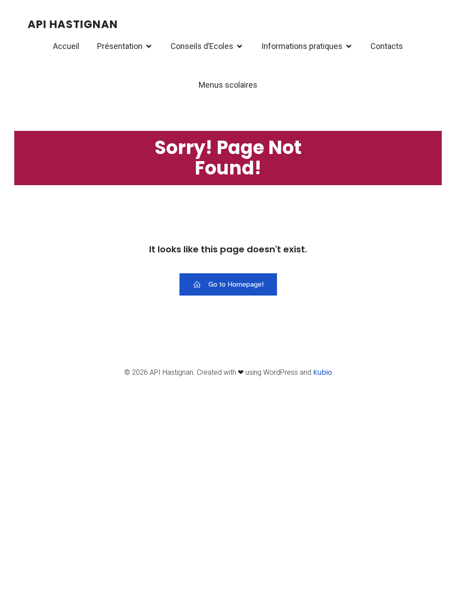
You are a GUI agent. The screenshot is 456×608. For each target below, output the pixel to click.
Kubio (322, 372)
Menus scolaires (228, 84)
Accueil (66, 46)
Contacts (386, 46)
